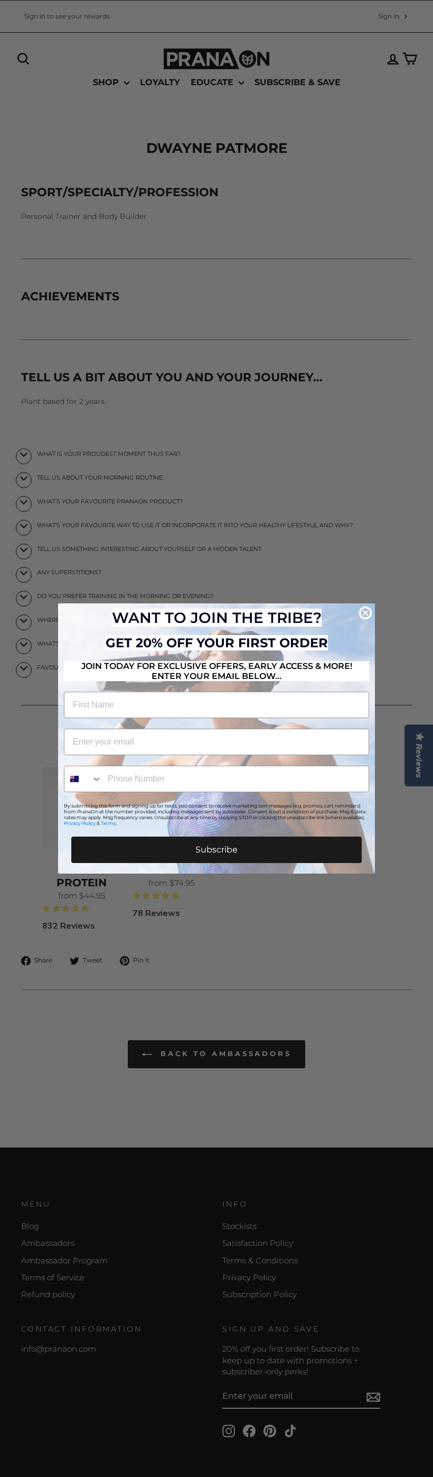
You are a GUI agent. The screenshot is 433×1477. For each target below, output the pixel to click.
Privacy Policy (80, 823)
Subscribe (216, 850)
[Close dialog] (365, 613)
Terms (108, 823)
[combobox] (83, 779)
